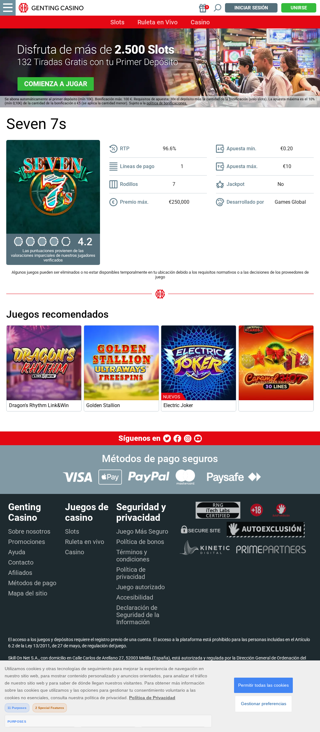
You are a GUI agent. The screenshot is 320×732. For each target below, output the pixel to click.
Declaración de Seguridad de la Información (137, 615)
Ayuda (16, 552)
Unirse (299, 8)
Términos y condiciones (132, 555)
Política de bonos (140, 541)
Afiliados (20, 572)
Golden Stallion (103, 405)
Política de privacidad (131, 573)
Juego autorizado (140, 587)
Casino (200, 22)
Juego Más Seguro (142, 531)
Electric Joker (178, 405)
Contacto (20, 562)
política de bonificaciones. (167, 103)
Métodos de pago (32, 583)
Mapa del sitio (27, 593)
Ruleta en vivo (84, 541)
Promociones (26, 541)
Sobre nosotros (29, 531)
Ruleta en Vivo (158, 22)
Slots (117, 22)
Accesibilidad (134, 597)
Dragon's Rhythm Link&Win (39, 405)
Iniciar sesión (251, 8)
